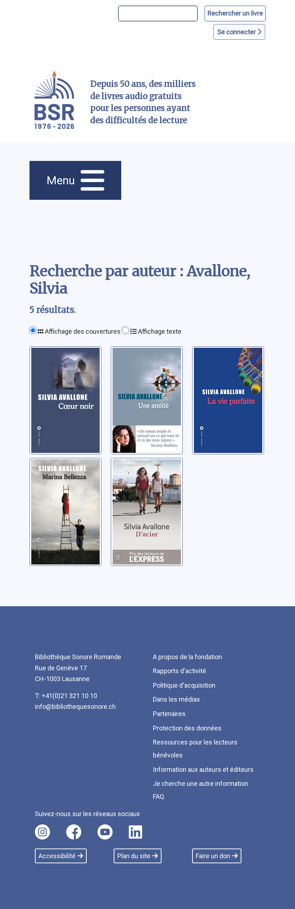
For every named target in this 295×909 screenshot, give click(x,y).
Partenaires (169, 713)
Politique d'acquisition (184, 685)
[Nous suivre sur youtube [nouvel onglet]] (105, 832)
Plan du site (133, 856)
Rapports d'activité (179, 671)
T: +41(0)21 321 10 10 (66, 695)
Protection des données (187, 728)
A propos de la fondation (187, 657)
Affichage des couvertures (82, 331)
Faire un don (213, 856)
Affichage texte (159, 331)
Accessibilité (57, 856)
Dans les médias (176, 699)
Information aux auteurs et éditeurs (203, 769)
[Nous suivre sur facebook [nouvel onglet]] (73, 832)
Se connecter (237, 32)
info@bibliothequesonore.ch (75, 706)
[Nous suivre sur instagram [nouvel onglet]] (42, 832)
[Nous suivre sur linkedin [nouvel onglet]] (135, 832)
